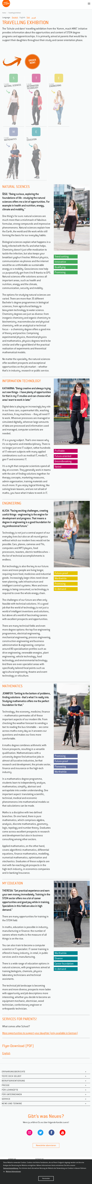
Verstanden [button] (46, 1178)
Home (4, 13)
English (6, 1053)
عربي (33, 17)
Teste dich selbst (11, 1076)
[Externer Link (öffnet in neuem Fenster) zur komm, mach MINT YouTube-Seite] (62, 1133)
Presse (6, 1085)
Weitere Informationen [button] (13, 1171)
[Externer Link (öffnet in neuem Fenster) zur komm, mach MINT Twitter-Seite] (40, 1133)
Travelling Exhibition (14, 13)
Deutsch (15, 17)
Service (6, 1099)
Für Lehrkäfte (10, 1089)
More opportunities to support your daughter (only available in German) (40, 1033)
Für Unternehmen (12, 1094)
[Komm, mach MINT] (6, 6)
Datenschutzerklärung (10, 1168)
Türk (28, 17)
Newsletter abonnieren (46, 1145)
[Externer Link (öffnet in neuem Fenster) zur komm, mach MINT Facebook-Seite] (51, 1133)
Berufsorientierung (13, 1080)
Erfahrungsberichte (13, 1071)
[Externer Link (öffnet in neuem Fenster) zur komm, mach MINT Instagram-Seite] (29, 1133)
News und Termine (12, 1103)
